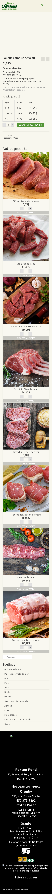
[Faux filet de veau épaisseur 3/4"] (47, 59)
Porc (6, 683)
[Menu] (47, 7)
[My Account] (35, 6)
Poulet (7, 696)
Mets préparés (11, 715)
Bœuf (7, 678)
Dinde (7, 692)
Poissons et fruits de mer (16, 674)
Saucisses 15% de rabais (16, 701)
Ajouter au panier (30, 124)
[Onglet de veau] (43, 59)
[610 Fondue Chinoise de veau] (24, 34)
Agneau (8, 706)
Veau (16, 138)
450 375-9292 (26, 778)
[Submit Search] (4, 657)
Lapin (6, 710)
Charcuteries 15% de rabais (17, 719)
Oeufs (7, 724)
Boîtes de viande (12, 669)
